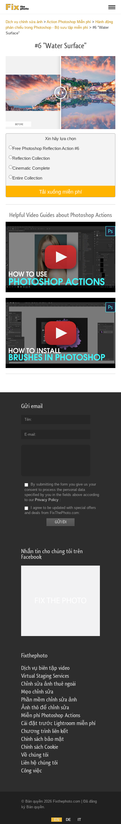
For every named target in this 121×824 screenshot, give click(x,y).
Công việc (31, 771)
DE (68, 820)
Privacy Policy (47, 500)
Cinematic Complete (31, 168)
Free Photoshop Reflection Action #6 (45, 148)
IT (79, 820)
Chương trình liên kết (44, 731)
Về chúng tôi (34, 755)
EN (56, 820)
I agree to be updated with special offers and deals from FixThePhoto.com (60, 510)
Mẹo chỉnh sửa (37, 692)
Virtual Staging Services (45, 676)
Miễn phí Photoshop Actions (50, 715)
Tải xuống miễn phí (60, 191)
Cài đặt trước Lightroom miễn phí (58, 723)
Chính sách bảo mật (42, 739)
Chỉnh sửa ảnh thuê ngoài (48, 684)
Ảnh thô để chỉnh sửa (45, 707)
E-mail (29, 434)
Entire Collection (27, 178)
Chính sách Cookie (39, 747)
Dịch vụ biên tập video (45, 668)
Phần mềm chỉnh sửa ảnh (49, 700)
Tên (27, 419)
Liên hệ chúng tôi (39, 763)
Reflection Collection (31, 158)
